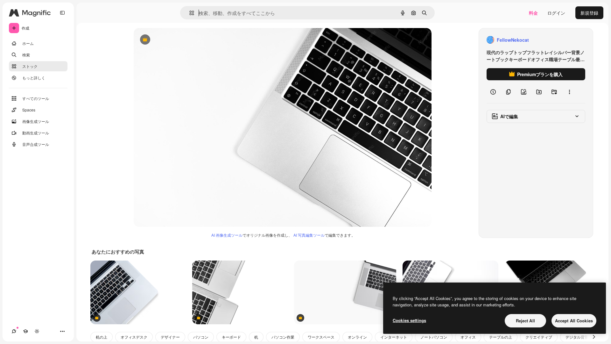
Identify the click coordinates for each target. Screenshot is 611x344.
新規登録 (589, 13)
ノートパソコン (433, 337)
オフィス (468, 337)
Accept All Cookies (574, 321)
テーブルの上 (500, 337)
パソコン (200, 337)
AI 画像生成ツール (226, 235)
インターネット (393, 337)
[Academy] (25, 331)
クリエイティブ (538, 337)
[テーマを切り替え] (37, 331)
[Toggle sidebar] (62, 13)
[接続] (14, 331)
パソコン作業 (282, 337)
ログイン (556, 13)
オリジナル (177, 40)
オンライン (357, 337)
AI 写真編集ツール (309, 235)
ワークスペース (321, 337)
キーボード (231, 337)
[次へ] (594, 337)
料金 (533, 13)
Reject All (525, 321)
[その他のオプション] (569, 91)
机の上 (101, 337)
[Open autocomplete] (189, 13)
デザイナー (170, 337)
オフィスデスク (134, 337)
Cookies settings (409, 320)
